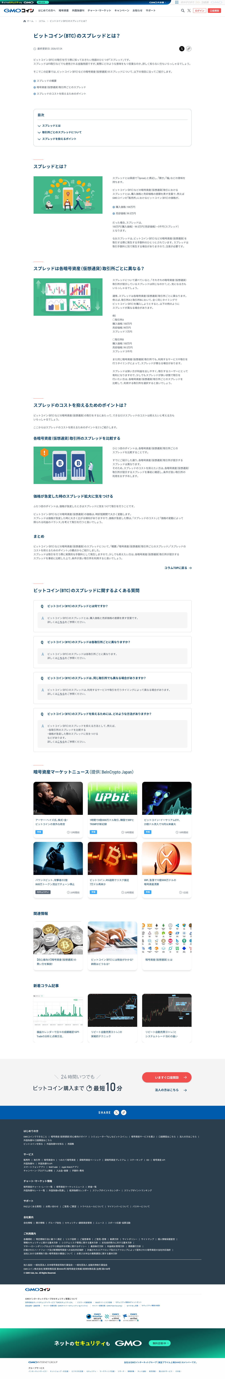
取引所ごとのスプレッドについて (62, 132)
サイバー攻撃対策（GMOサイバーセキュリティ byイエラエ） (66, 1305)
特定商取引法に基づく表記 (49, 1239)
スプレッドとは (51, 125)
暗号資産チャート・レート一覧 (38, 1187)
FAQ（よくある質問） (33, 1206)
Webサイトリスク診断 (103, 1302)
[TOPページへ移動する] (19, 10)
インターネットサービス (37, 1371)
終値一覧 (92, 1187)
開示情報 (40, 1223)
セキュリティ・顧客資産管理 (78, 1223)
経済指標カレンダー (79, 1190)
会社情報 (28, 1223)
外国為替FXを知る (55, 1144)
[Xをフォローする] (189, 10)
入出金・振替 (62, 1170)
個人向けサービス (165, 1371)
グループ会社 (54, 1223)
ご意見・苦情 (100, 1239)
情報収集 (131, 1371)
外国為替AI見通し (57, 1190)
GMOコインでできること (35, 1136)
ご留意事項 (85, 1239)
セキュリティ (91, 1371)
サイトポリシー (129, 1239)
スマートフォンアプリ (34, 1167)
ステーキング (136, 1160)
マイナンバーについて (118, 1206)
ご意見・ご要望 (69, 1206)
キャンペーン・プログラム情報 (38, 1170)
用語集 (71, 1144)
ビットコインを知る (33, 1144)
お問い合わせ (52, 1206)
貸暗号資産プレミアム (115, 1160)
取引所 (37, 1160)
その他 (177, 1371)
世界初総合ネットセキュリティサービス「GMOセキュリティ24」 (49, 1302)
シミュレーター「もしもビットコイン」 (109, 1136)
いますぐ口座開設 (167, 1077)
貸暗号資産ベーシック (90, 1160)
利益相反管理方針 (115, 1246)
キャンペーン (121, 10)
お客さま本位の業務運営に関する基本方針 (97, 1253)
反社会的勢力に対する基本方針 (117, 1242)
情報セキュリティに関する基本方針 (41, 1242)
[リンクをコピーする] (188, 48)
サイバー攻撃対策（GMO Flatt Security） (107, 1305)
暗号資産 (152, 1371)
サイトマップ (147, 1239)
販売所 (27, 1160)
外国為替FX (29, 1163)
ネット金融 (142, 1371)
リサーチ (121, 1371)
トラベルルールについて (92, 1206)
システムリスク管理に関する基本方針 (80, 1242)
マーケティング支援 (107, 1371)
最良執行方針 (97, 1246)
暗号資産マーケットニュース (70, 1187)
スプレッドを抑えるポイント (59, 139)
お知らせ (137, 10)
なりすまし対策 (132, 1305)
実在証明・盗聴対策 (32, 1305)
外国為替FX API (45, 1163)
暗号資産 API (159, 1160)
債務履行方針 (134, 1246)
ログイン (199, 10)
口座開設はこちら (167, 1136)
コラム (42, 21)
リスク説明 (70, 1239)
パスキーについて (141, 1206)
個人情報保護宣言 (166, 1239)
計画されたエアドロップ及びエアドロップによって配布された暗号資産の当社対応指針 (129, 1250)
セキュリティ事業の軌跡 (151, 1305)
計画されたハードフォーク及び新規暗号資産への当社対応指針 (54, 1250)
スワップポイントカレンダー (106, 1190)
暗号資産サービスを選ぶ (143, 1136)
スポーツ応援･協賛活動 (119, 1223)
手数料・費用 (78, 1170)
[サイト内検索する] (183, 10)
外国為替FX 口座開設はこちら (38, 1140)
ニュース (100, 1223)
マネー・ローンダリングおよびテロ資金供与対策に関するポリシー (55, 1246)
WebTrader (53, 1167)
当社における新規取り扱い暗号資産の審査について (48, 1253)
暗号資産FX (49, 1160)
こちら (61, 622)
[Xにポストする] (116, 1112)
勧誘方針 (114, 1239)
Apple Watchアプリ (70, 1167)
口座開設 (214, 10)
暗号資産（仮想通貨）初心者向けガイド (69, 1136)
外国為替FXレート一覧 (34, 1190)
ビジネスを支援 (77, 1371)
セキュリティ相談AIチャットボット (128, 1302)
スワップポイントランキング (138, 1190)
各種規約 (28, 1239)
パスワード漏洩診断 (84, 1302)
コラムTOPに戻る (175, 568)
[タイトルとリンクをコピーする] (124, 1112)
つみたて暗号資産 (67, 1160)
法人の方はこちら (167, 1090)
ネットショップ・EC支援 (59, 1371)
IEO (147, 1160)
